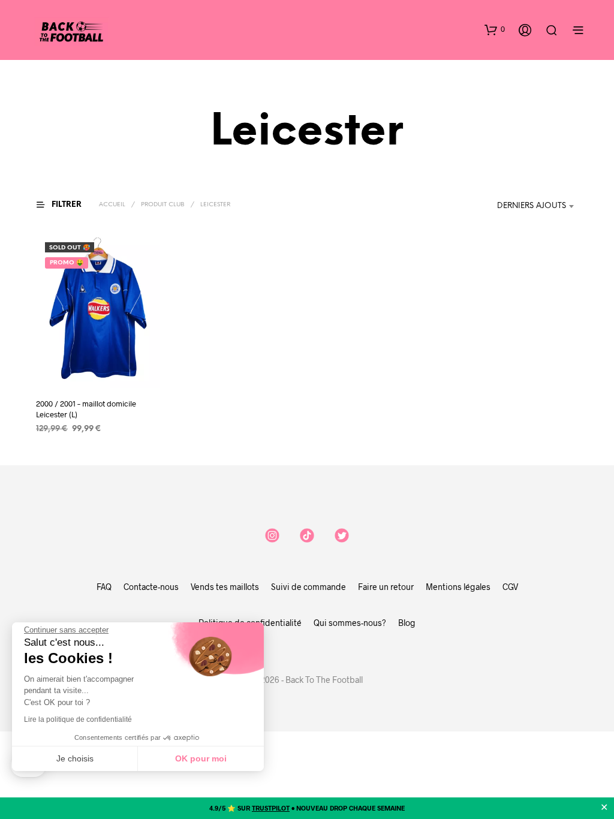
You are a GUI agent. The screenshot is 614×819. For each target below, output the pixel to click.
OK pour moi (201, 758)
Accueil (112, 204)
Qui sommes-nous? (350, 623)
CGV (510, 587)
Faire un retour (386, 587)
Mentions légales (458, 587)
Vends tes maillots (225, 587)
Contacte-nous (151, 587)
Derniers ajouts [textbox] (531, 206)
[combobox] (537, 206)
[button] (494, 29)
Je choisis (75, 758)
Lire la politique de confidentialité (78, 719)
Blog (407, 623)
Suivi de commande (308, 587)
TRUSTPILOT (271, 808)
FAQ (104, 587)
